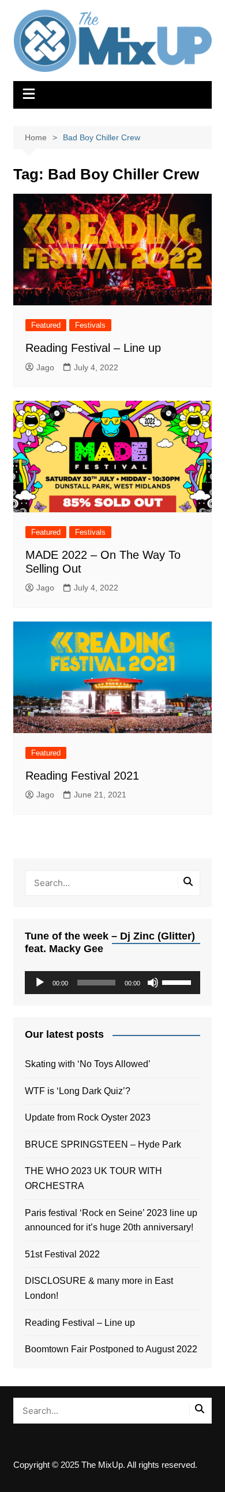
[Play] (40, 982)
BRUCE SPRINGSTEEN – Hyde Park (105, 1144)
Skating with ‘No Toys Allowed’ (88, 1064)
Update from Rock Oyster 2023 (88, 1117)
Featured (46, 325)
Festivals (90, 325)
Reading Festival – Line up (93, 348)
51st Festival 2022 (62, 1254)
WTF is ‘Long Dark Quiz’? (77, 1091)
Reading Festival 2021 (82, 775)
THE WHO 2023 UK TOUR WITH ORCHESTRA (93, 1178)
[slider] (178, 981)
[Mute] (153, 982)
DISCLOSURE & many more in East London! (99, 1288)
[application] (112, 982)
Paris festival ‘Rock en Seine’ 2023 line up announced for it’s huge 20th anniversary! (111, 1220)
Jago (45, 367)
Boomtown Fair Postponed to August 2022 (111, 1349)
